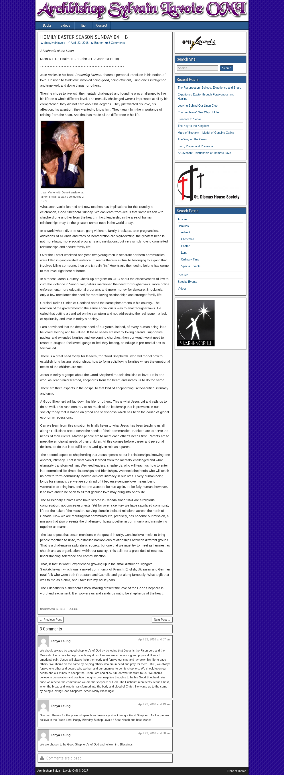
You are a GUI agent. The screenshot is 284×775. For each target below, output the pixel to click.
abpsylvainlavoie (54, 42)
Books (47, 25)
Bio (83, 25)
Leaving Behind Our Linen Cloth (198, 105)
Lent (184, 252)
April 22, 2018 (80, 42)
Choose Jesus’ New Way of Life (198, 112)
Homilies (183, 226)
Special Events (191, 266)
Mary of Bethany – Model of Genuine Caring (206, 132)
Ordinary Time (190, 259)
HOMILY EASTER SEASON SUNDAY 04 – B (84, 37)
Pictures (183, 275)
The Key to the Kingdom (193, 125)
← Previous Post (51, 619)
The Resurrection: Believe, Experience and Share (209, 87)
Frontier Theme (236, 771)
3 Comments (116, 42)
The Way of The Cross (192, 139)
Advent (185, 232)
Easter (98, 42)
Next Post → (162, 619)
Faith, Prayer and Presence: (196, 146)
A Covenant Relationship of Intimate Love (204, 153)
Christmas (187, 239)
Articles (182, 219)
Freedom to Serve (189, 119)
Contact (101, 25)
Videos (65, 25)
